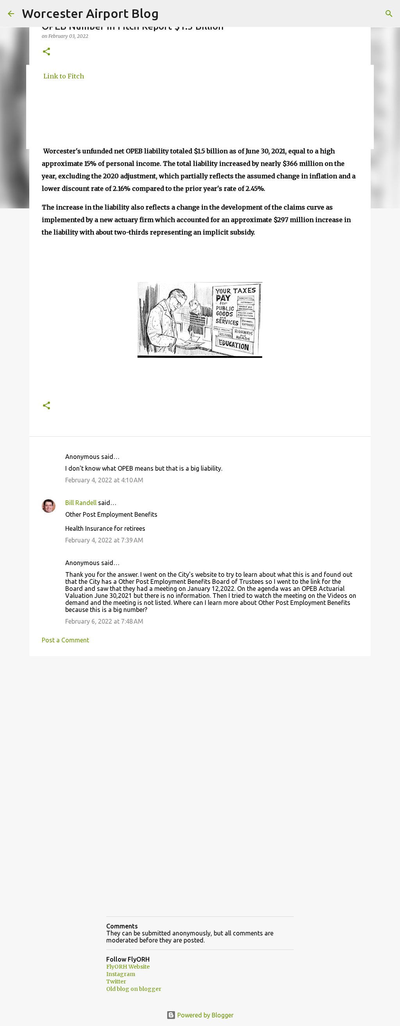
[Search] (389, 13)
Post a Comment (65, 640)
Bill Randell (80, 502)
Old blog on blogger (133, 988)
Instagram (120, 974)
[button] (46, 52)
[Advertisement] (200, 722)
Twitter (116, 981)
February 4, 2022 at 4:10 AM (104, 480)
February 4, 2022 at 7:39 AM (104, 540)
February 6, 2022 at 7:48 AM (104, 621)
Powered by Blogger (205, 1015)
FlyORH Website (128, 966)
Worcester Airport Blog (90, 13)
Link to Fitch (63, 76)
